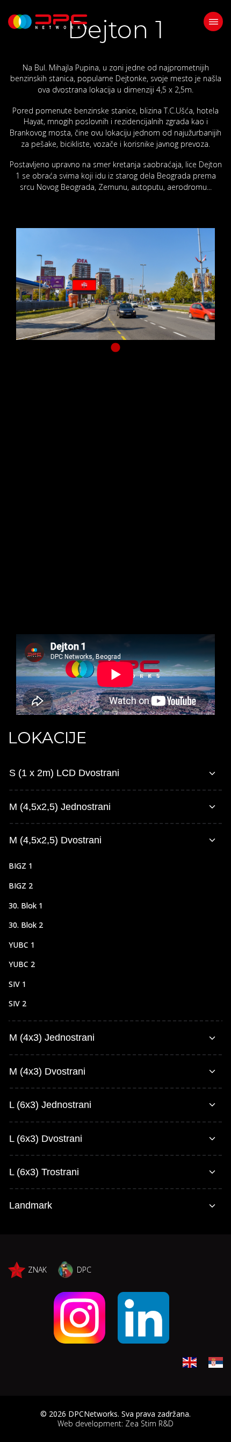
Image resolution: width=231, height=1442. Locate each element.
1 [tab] (115, 348)
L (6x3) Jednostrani (50, 1104)
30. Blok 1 (26, 905)
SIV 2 (17, 1003)
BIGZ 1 (21, 866)
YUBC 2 (22, 964)
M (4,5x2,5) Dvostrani (55, 840)
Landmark (30, 1205)
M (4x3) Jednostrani (52, 1037)
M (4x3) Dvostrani (47, 1071)
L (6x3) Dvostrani (45, 1138)
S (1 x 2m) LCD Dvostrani (64, 773)
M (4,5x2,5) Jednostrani (60, 806)
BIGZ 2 (21, 885)
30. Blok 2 (26, 925)
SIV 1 (17, 984)
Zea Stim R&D (149, 1423)
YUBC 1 (22, 945)
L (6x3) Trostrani (44, 1172)
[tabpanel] (115, 283)
